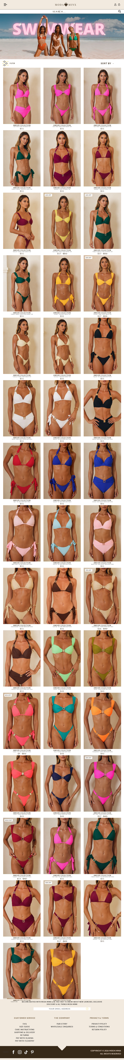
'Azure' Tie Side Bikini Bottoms (62, 501)
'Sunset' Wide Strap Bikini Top (102, 314)
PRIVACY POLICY (99, 1024)
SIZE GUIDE (24, 1027)
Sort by (106, 63)
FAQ (25, 1024)
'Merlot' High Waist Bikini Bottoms (22, 939)
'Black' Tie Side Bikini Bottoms (102, 376)
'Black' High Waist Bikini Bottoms (102, 439)
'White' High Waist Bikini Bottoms (22, 439)
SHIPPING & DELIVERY (24, 1032)
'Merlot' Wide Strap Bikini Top (22, 251)
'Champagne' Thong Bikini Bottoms (102, 626)
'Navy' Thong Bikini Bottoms (62, 814)
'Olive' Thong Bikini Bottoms (102, 689)
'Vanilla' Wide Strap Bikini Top (21, 376)
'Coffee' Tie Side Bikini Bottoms (62, 626)
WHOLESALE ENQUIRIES (62, 1027)
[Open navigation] (5, 5)
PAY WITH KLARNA (24, 1038)
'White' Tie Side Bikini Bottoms (62, 439)
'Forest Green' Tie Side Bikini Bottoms (102, 876)
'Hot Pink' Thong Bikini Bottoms (102, 814)
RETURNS (24, 1035)
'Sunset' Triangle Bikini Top (62, 314)
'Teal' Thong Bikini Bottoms (62, 751)
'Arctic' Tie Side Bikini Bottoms (62, 564)
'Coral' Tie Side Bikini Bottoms (22, 751)
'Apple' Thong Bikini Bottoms (62, 689)
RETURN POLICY (99, 1030)
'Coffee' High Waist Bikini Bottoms (21, 689)
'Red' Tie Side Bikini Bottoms (21, 501)
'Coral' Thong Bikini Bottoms (22, 814)
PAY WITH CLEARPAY (24, 1041)
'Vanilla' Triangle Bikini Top (62, 376)
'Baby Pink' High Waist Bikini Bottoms (102, 564)
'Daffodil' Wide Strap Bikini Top (62, 251)
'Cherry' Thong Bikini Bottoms (21, 876)
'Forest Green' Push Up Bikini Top (102, 251)
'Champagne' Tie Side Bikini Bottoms (22, 626)
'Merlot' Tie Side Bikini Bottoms (102, 939)
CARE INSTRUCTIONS (24, 1030)
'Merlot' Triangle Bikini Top (102, 189)
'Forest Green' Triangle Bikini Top (21, 189)
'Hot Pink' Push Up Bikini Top (21, 126)
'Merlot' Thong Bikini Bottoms (62, 939)
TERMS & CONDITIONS (99, 1027)
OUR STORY (62, 1024)
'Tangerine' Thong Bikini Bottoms (102, 751)
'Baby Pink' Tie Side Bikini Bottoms (22, 564)
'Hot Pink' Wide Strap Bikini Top (62, 126)
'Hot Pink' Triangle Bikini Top (102, 126)
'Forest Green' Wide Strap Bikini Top (22, 314)
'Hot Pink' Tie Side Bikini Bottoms (62, 876)
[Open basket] (119, 4)
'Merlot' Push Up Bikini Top (62, 189)
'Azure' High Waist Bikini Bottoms (102, 501)
